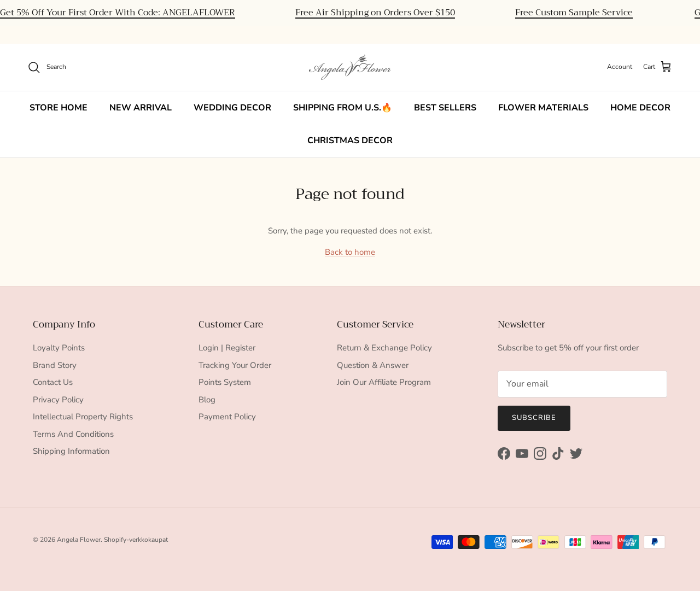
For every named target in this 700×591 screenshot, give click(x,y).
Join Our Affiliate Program (384, 382)
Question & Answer (373, 365)
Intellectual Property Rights (83, 416)
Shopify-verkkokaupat (136, 539)
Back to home (350, 252)
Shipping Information (71, 451)
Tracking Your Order (235, 365)
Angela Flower (79, 539)
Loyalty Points (59, 347)
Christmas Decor (350, 140)
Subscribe (534, 418)
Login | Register (227, 347)
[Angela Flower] (350, 67)
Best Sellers (445, 108)
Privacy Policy (58, 399)
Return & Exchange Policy (384, 347)
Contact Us (53, 382)
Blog (207, 399)
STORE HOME (59, 108)
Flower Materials (543, 108)
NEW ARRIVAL (140, 108)
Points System (225, 382)
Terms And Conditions (73, 434)
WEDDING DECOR (232, 108)
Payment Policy (227, 416)
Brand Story (55, 365)
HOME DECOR (640, 108)
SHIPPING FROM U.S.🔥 (342, 108)
